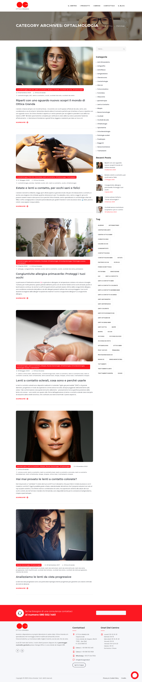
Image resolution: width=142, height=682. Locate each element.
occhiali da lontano (45, 570)
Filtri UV (31, 90)
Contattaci (109, 6)
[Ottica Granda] (22, 6)
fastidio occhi (40, 183)
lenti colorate (103, 308)
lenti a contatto (38, 95)
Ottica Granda (40, 93)
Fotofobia (38, 177)
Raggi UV (100, 143)
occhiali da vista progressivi (76, 570)
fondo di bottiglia (104, 267)
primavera (79, 269)
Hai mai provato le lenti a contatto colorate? (46, 479)
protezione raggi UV (105, 355)
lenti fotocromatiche (106, 313)
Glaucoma (101, 97)
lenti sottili (102, 327)
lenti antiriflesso (104, 304)
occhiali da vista (68, 95)
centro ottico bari (24, 374)
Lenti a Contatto (41, 90)
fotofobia (101, 271)
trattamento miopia (82, 375)
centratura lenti (24, 568)
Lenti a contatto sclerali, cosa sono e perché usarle (51, 380)
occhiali (101, 336)
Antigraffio (101, 66)
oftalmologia (71, 183)
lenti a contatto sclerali (107, 295)
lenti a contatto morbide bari (109, 290)
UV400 (120, 373)
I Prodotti (85, 6)
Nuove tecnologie (53, 366)
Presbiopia (101, 139)
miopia (62, 375)
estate (31, 183)
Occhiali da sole (66, 90)
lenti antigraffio (104, 299)
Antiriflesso (101, 70)
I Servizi (96, 6)
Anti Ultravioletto (103, 62)
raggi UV (101, 359)
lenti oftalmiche (35, 375)
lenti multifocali (31, 570)
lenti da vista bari (51, 568)
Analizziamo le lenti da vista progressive (43, 576)
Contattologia (22, 90)
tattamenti (102, 364)
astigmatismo (114, 225)
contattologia (23, 95)
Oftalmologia (78, 90)
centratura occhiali (37, 568)
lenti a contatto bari (76, 374)
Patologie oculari (79, 261)
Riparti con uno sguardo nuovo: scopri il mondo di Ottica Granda (113, 165)
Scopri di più (20, 122)
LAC (30, 95)
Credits (123, 678)
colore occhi (22, 472)
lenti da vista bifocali (66, 568)
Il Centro (72, 6)
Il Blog (121, 6)
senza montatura (115, 359)
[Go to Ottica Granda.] (105, 26)
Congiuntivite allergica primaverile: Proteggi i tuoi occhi (114, 187)
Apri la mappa (79, 665)
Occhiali (56, 90)
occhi (47, 95)
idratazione (114, 271)
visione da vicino (22, 572)
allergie (21, 269)
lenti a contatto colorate (65, 472)
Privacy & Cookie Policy (111, 678)
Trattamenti (71, 177)
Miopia (50, 90)
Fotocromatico (102, 89)
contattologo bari (48, 374)
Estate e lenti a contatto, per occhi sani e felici (48, 188)
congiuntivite (29, 269)
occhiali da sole (56, 95)
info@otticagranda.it (83, 660)
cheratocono (36, 374)
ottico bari (70, 375)
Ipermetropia (22, 466)
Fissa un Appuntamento (111, 613)
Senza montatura (103, 147)
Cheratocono (102, 77)
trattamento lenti (105, 369)
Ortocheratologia (65, 261)
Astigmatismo (102, 74)
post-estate (102, 350)
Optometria (101, 128)
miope (57, 375)
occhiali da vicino (59, 570)
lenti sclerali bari (48, 375)
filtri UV (117, 262)
